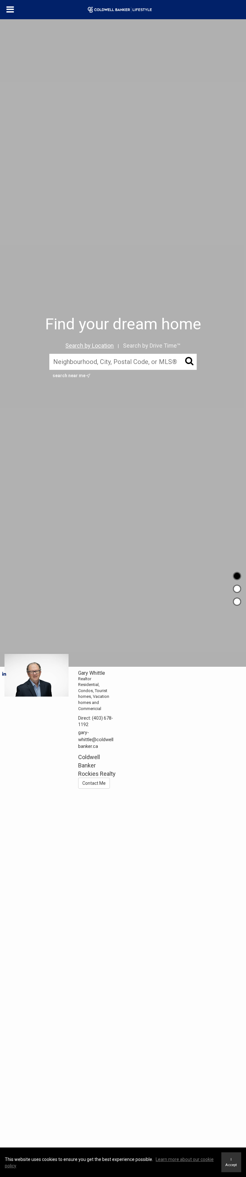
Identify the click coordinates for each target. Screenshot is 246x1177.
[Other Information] (237, 601)
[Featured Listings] (237, 589)
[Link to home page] (123, 9)
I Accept (231, 1162)
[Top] (237, 576)
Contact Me (94, 783)
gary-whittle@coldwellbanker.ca (95, 739)
